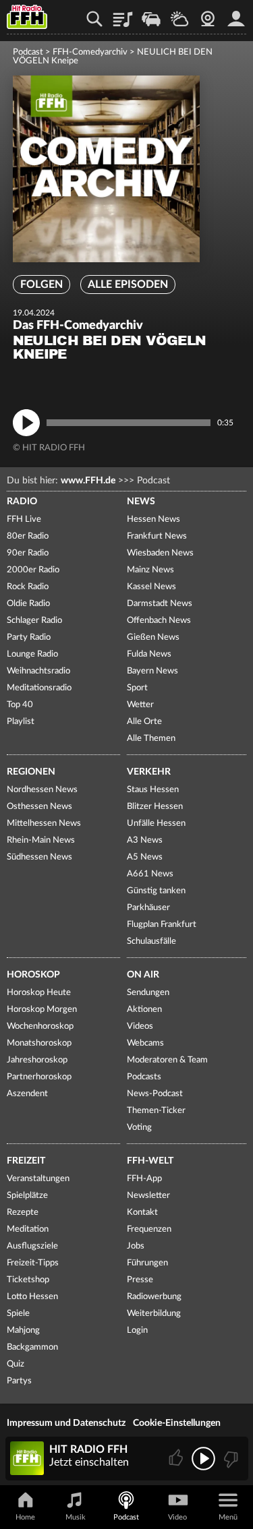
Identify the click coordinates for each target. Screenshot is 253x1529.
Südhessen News (39, 857)
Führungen (147, 1263)
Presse (140, 1280)
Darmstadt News (159, 603)
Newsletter (148, 1195)
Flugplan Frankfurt (161, 924)
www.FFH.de (88, 480)
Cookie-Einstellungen (177, 1423)
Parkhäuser (148, 907)
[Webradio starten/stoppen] (203, 1458)
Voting (139, 1127)
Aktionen (144, 1009)
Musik (75, 1517)
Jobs (135, 1246)
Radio (22, 501)
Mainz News (150, 570)
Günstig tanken (156, 891)
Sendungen (148, 992)
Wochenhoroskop (40, 1026)
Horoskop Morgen (42, 1009)
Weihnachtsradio (38, 671)
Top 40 (20, 704)
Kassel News (151, 586)
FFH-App (144, 1178)
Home (25, 1517)
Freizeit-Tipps (33, 1263)
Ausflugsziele (32, 1246)
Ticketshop (28, 1280)
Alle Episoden (128, 284)
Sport (137, 688)
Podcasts (144, 1077)
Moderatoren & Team (167, 1060)
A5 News (145, 857)
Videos (140, 1026)
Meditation (28, 1229)
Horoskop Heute (39, 992)
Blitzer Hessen (155, 806)
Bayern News (152, 671)
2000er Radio (33, 570)
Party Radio (29, 637)
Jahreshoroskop (37, 1060)
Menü (228, 1517)
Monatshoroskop (39, 1043)
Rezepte (22, 1212)
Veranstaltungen (38, 1178)
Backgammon (32, 1347)
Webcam (208, 14)
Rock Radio (28, 586)
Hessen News (153, 519)
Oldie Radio (28, 603)
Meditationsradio (39, 688)
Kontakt (142, 1212)
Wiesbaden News (160, 553)
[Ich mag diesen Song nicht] (230, 1458)
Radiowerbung (154, 1296)
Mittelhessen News (44, 823)
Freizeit (26, 1161)
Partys (19, 1381)
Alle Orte (144, 721)
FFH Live (24, 519)
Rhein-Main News (41, 840)
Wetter (179, 14)
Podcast (28, 52)
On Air (143, 975)
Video (177, 1517)
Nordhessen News (42, 789)
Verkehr (149, 772)
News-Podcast (155, 1093)
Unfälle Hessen (156, 823)
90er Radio (28, 553)
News (141, 501)
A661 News (150, 874)
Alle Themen (151, 738)
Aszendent (27, 1093)
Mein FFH (236, 14)
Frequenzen (149, 1229)
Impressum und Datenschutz (66, 1423)
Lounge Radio (32, 654)
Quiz (15, 1364)
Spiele (18, 1313)
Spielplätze (27, 1195)
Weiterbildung (154, 1313)
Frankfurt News (157, 536)
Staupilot (151, 14)
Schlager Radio (34, 620)
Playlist (123, 14)
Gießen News (153, 637)
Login (137, 1330)
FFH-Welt (150, 1161)
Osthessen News (39, 806)
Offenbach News (159, 620)
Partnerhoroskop (39, 1077)
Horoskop (33, 975)
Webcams (145, 1043)
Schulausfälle (151, 941)
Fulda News (149, 654)
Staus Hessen (153, 789)
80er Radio (28, 536)
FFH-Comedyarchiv (90, 52)
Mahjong (23, 1330)
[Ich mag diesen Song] (177, 1458)
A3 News (145, 840)
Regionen (31, 772)
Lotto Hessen (32, 1296)
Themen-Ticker (156, 1110)
